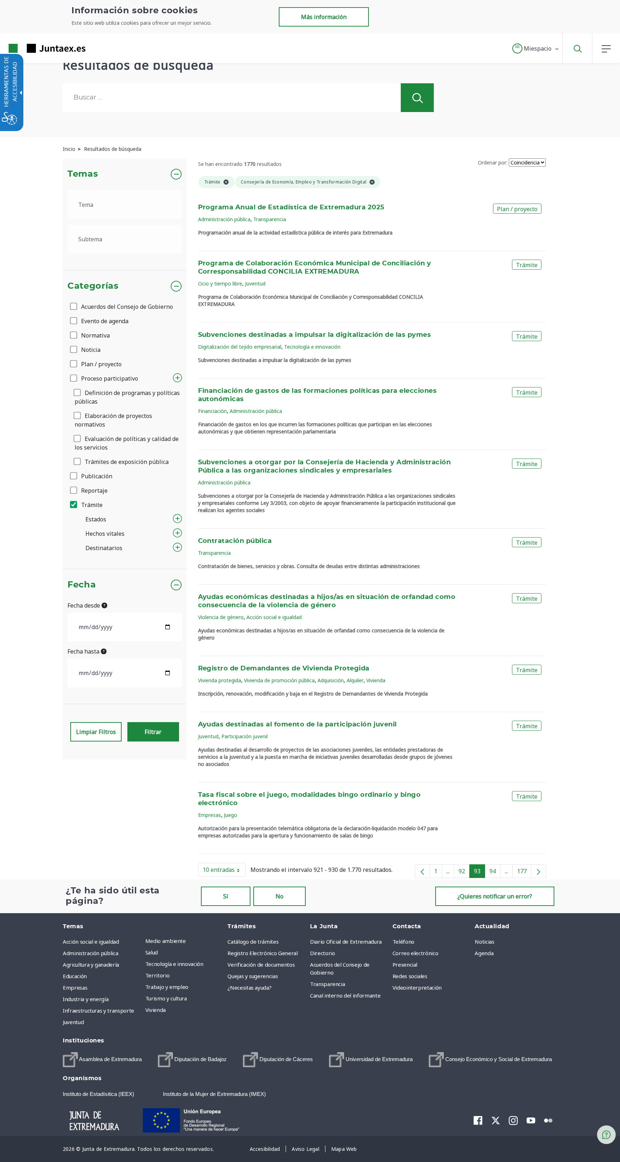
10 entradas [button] (224, 871)
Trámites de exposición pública (126, 462)
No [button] (279, 896)
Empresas (209, 815)
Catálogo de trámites (252, 941)
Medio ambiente (165, 940)
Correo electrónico (415, 953)
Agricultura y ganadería (91, 964)
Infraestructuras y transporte (98, 1010)
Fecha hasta (84, 651)
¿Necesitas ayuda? (249, 987)
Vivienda (375, 680)
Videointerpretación (417, 987)
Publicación (96, 476)
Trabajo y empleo (166, 986)
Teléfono (403, 941)
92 (464, 872)
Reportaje (94, 490)
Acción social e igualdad (274, 617)
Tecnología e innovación (312, 346)
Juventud (255, 283)
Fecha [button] (81, 585)
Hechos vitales (105, 534)
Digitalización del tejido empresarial (239, 346)
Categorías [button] (93, 286)
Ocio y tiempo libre (220, 283)
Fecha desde (84, 605)
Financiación (212, 411)
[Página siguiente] (538, 871)
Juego (230, 815)
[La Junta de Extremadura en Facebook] (478, 1120)
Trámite (91, 505)
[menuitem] (184, 941)
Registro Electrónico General (262, 953)
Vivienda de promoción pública (279, 680)
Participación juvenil (244, 736)
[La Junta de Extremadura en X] (495, 1120)
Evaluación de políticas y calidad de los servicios (127, 443)
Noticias (484, 941)
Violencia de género (221, 617)
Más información (324, 17)
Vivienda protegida (219, 680)
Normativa (95, 335)
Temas (82, 174)
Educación (75, 976)
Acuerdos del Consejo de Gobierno (126, 307)
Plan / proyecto (101, 364)
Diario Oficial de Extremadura (346, 941)
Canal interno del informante (345, 995)
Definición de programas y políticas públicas (127, 397)
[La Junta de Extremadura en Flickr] (548, 1119)
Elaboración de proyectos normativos (113, 420)
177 (524, 872)
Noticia (90, 350)
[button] (535, 48)
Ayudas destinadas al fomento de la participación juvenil (297, 724)
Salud (151, 952)
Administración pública (224, 219)
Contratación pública (235, 541)
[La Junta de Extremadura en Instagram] (513, 1120)
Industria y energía (85, 999)
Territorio (157, 975)
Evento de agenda (104, 321)
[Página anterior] (422, 871)
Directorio (322, 953)
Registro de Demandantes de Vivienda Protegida (284, 668)
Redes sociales (410, 976)
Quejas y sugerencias (252, 976)
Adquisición (331, 680)
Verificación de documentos (261, 964)
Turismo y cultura (166, 998)
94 (495, 872)
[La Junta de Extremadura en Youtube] (531, 1119)
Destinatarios (103, 548)
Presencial (405, 964)
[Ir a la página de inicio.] (34, 48)
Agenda (484, 953)
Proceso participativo (109, 378)
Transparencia (269, 219)
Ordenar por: (492, 162)
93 (479, 872)
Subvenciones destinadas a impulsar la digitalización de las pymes (314, 335)
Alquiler (355, 680)
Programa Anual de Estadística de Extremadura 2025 (291, 207)
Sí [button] (225, 896)
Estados (95, 519)
